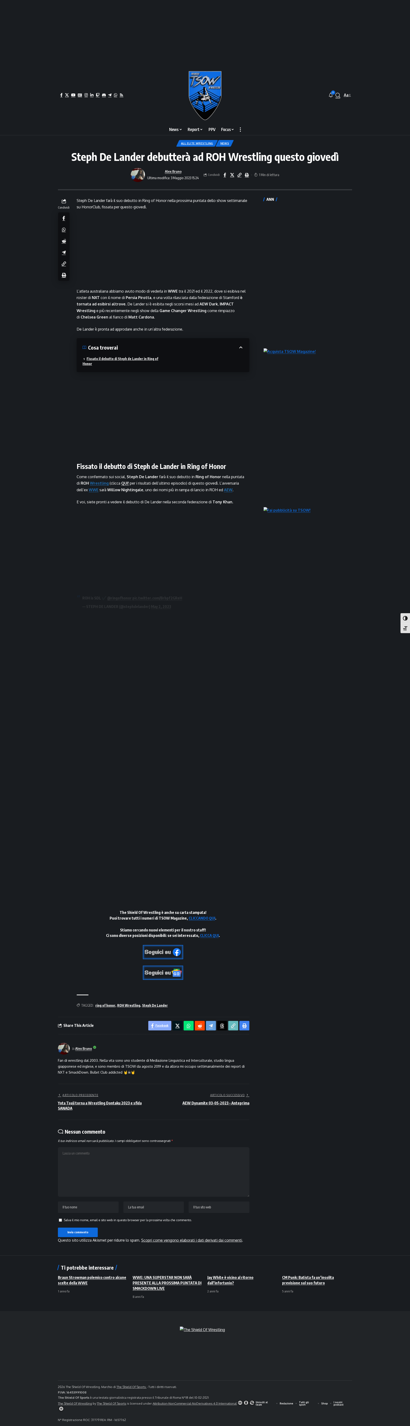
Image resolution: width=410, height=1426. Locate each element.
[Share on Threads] (222, 1025)
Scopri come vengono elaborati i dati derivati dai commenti (191, 1240)
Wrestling (99, 483)
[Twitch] (98, 95)
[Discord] (104, 95)
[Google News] (80, 95)
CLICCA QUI (209, 935)
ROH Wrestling (128, 1005)
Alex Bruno (173, 171)
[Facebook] (61, 95)
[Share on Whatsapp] (64, 229)
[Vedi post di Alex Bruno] (138, 175)
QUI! (125, 483)
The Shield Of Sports (131, 1387)
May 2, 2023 (161, 606)
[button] (337, 95)
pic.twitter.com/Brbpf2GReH (157, 598)
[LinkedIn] (92, 95)
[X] (67, 95)
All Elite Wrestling (197, 143)
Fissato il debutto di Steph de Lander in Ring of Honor (120, 361)
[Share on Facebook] (224, 175)
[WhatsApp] (115, 95)
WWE (93, 489)
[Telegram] (110, 95)
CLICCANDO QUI (202, 918)
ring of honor (105, 1005)
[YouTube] (73, 95)
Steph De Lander (155, 1005)
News (224, 143)
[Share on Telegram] (64, 252)
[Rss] (121, 95)
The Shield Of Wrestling (75, 1403)
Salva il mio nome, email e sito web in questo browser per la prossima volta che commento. (128, 1220)
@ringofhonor (119, 598)
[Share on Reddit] (64, 240)
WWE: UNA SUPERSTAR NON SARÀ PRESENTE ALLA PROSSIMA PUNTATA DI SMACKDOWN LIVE (167, 1283)
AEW (228, 489)
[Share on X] (232, 175)
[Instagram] (86, 95)
